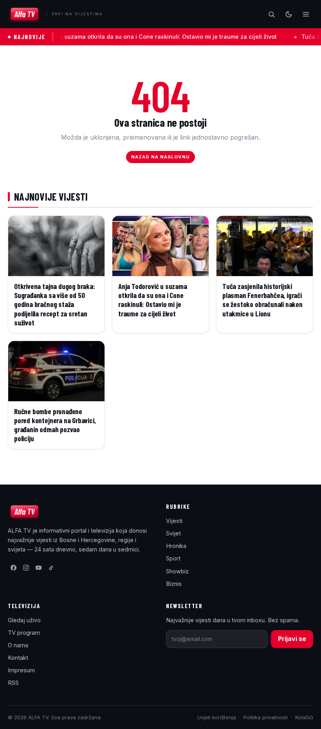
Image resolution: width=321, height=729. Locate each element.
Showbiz (177, 571)
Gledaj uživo (24, 620)
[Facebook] (13, 567)
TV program (24, 632)
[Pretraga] (271, 14)
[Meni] (305, 14)
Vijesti (174, 520)
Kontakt (18, 657)
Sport (173, 558)
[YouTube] (38, 567)
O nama (18, 645)
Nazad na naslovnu (160, 157)
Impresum (21, 670)
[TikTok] (50, 567)
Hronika (176, 545)
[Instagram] (25, 567)
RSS (13, 682)
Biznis (174, 583)
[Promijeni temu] (288, 14)
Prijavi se (292, 639)
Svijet (173, 533)
